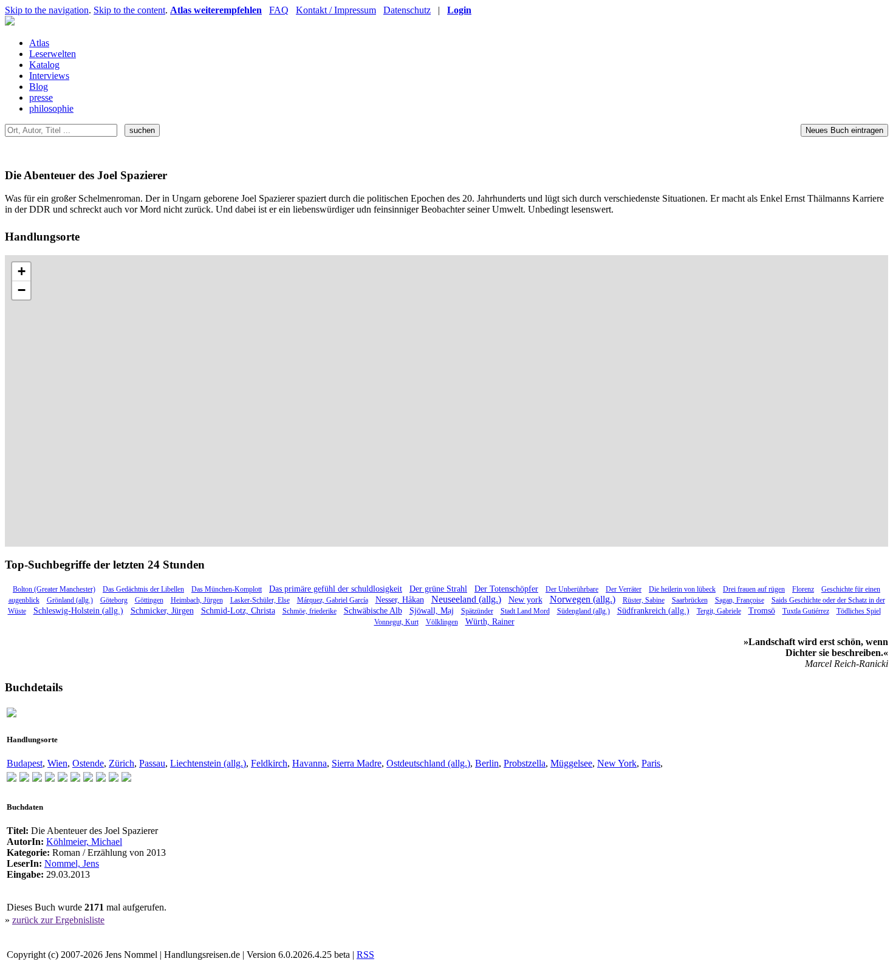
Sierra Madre (356, 763)
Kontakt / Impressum (336, 10)
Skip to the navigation (47, 10)
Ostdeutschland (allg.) (428, 763)
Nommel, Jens (71, 863)
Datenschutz (407, 10)
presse (41, 97)
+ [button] (22, 271)
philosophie (51, 108)
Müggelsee (571, 763)
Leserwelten (52, 54)
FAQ (279, 10)
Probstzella (525, 763)
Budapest (25, 763)
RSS (365, 954)
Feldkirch (269, 763)
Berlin (487, 763)
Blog (38, 86)
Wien (57, 763)
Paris (651, 763)
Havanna (309, 763)
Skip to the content (129, 10)
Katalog (44, 65)
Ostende (88, 763)
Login (459, 10)
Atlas (39, 43)
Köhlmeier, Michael (84, 841)
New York (617, 763)
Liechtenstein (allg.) (208, 763)
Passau (152, 763)
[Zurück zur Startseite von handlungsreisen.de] (10, 22)
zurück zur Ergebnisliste (58, 920)
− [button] (22, 290)
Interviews (49, 75)
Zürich (121, 763)
